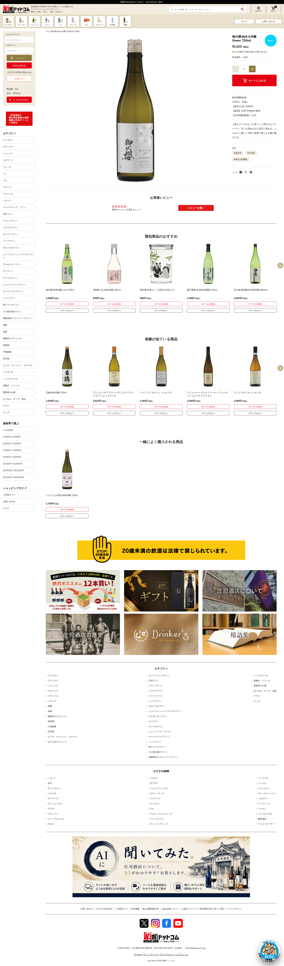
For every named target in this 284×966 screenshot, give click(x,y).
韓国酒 (6, 345)
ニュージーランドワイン (14, 284)
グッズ (6, 412)
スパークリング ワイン (14, 207)
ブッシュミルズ (55, 803)
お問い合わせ (268, 21)
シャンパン (8, 153)
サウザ (51, 808)
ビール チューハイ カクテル (17, 365)
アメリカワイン (10, 278)
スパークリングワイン (159, 675)
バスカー (154, 778)
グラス (6, 405)
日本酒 (6, 358)
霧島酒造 (262, 818)
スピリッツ (8, 160)
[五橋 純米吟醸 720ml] (67, 366)
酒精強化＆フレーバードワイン (17, 318)
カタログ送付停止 (104, 908)
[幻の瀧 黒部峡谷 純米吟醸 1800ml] (255, 263)
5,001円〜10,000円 (12, 463)
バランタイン (264, 788)
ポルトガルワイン (11, 247)
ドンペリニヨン (157, 818)
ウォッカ (7, 167)
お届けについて (189, 908)
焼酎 (5, 325)
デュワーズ (53, 798)
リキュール (8, 193)
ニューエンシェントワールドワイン (18, 256)
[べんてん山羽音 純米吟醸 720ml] (67, 469)
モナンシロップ (157, 793)
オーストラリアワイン (13, 291)
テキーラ (7, 187)
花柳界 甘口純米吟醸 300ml (107, 290)
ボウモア (154, 783)
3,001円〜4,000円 (12, 450)
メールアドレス (12, 34)
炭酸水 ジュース (11, 385)
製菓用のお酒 (9, 392)
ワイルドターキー (266, 824)
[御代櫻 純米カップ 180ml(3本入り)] (161, 263)
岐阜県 (238, 153)
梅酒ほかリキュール (12, 338)
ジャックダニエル (56, 818)
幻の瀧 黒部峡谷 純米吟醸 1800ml (251, 290)
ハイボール (8, 372)
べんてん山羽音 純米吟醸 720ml (62, 495)
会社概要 (135, 908)
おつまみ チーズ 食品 (14, 399)
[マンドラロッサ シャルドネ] (255, 366)
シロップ (7, 200)
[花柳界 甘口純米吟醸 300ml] (114, 263)
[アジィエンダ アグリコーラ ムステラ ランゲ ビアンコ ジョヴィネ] (114, 366)
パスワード (10, 45)
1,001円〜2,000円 (12, 436)
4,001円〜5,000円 (12, 457)
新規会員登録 (19, 65)
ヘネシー (52, 778)
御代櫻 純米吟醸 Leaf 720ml (60, 290)
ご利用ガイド (9, 494)
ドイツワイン (9, 240)
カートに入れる (257, 80)
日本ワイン (8, 214)
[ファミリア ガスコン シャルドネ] (161, 366)
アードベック (264, 803)
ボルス (51, 824)
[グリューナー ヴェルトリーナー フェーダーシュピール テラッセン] (208, 366)
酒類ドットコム (168, 960)
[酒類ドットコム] (16, 9)
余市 (50, 783)
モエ (152, 808)
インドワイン (9, 298)
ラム (5, 180)
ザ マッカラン (54, 788)
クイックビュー (67, 310)
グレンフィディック (159, 824)
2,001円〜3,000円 (12, 443)
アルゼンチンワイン (12, 264)
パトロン (262, 808)
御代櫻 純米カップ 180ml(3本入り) (157, 290)
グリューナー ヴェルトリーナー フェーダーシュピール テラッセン (207, 394)
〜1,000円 (8, 430)
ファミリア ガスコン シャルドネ (156, 392)
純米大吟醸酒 (241, 159)
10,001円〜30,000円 (13, 470)
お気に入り (20, 78)
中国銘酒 (7, 352)
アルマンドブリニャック (161, 813)
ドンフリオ (263, 778)
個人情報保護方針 (151, 908)
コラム (6, 508)
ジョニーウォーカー (159, 788)
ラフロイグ (155, 798)
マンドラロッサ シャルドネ (247, 392)
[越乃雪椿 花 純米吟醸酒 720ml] (208, 263)
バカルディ (263, 798)
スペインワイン (10, 234)
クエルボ (52, 793)
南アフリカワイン (11, 304)
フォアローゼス (265, 813)
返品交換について (170, 908)
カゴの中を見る (21, 100)
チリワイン (8, 271)
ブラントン (53, 813)
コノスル (262, 783)
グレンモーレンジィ (267, 793)
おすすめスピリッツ (57, 741)
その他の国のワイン (12, 311)
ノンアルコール (10, 378)
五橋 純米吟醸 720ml (56, 392)
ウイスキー (8, 140)
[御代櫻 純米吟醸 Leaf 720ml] (67, 263)
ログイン (258, 11)
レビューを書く (196, 207)
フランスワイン (10, 220)
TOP (47, 31)
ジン (5, 173)
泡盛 (5, 331)
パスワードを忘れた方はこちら (19, 72)
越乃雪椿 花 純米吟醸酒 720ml (202, 290)
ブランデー (8, 146)
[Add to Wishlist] (81, 282)
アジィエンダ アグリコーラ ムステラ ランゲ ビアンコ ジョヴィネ (113, 394)
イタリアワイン (10, 227)
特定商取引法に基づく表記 (212, 908)
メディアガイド (234, 908)
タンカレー (155, 803)
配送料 (235, 51)
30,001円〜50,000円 (13, 477)
